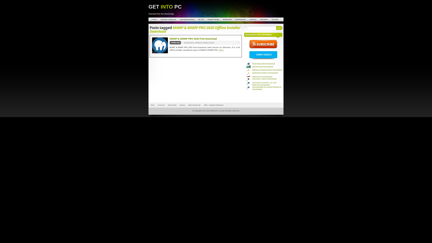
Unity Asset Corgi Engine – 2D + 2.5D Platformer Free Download (264, 83)
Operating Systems (187, 19)
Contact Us (161, 105)
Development (240, 19)
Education (264, 19)
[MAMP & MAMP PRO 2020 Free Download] (160, 45)
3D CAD (201, 19)
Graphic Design (213, 19)
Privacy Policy (172, 105)
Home (154, 19)
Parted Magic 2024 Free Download (263, 64)
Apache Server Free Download (262, 76)
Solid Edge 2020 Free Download (262, 66)
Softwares (198, 43)
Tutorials (274, 19)
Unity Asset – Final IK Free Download (264, 79)
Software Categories (168, 19)
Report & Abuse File (194, 105)
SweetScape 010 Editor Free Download (265, 73)
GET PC (165, 7)
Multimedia (227, 19)
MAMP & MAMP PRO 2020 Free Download (193, 38)
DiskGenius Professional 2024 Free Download (267, 70)
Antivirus (252, 19)
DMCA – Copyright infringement (214, 105)
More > (221, 50)
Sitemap (182, 105)
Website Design (208, 43)
